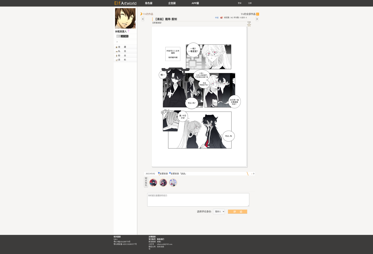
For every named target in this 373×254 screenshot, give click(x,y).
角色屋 (148, 3)
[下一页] (256, 19)
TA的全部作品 (249, 14)
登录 (239, 3)
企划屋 (172, 3)
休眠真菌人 (121, 31)
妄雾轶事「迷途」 (179, 174)
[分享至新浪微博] (222, 17)
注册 (250, 3)
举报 (217, 18)
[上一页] (143, 19)
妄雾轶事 (164, 174)
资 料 (122, 60)
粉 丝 (122, 55)
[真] (163, 183)
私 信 (122, 51)
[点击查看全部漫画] (199, 97)
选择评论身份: (204, 211)
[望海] (153, 183)
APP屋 (195, 3)
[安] (173, 183)
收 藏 (122, 47)
